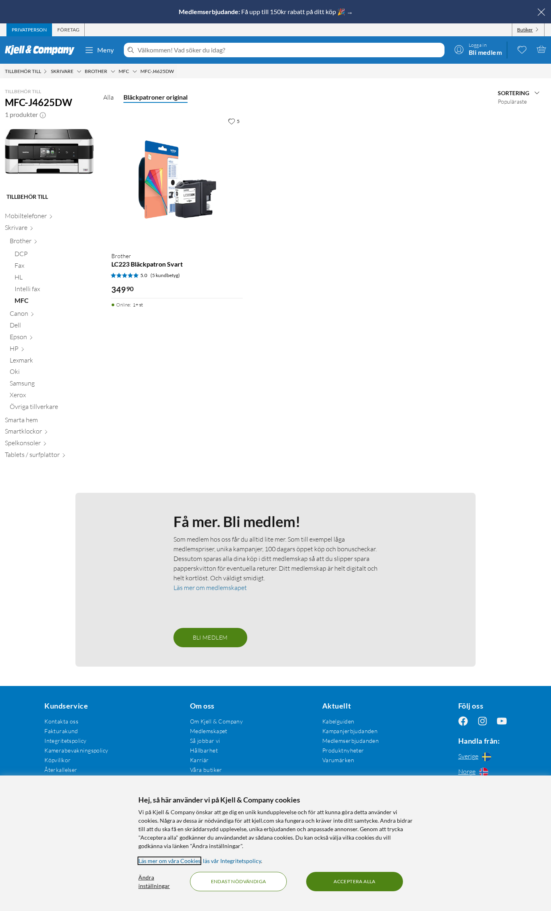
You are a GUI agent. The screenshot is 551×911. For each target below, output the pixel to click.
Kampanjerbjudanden (350, 731)
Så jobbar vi (205, 740)
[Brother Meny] (113, 71)
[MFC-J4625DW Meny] (176, 71)
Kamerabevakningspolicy (76, 750)
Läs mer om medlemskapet (210, 588)
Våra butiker (206, 769)
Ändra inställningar (154, 881)
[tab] (29, 29)
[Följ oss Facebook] (463, 721)
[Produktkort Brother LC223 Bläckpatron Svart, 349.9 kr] (177, 179)
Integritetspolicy (65, 740)
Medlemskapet (208, 731)
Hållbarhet (204, 750)
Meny (105, 50)
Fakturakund (61, 731)
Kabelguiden (338, 721)
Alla (108, 97)
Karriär (199, 760)
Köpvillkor (57, 760)
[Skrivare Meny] (79, 71)
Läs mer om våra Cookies (169, 860)
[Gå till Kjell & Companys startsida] (42, 50)
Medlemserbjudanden (350, 740)
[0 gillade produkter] (522, 49)
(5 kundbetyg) (165, 275)
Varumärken (338, 760)
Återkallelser (60, 769)
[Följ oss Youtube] (502, 721)
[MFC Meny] (135, 71)
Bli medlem (210, 637)
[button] (43, 114)
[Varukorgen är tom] (541, 49)
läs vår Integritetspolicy (232, 860)
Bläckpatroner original (155, 97)
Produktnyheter (343, 750)
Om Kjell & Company (216, 721)
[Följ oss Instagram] (482, 721)
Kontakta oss (61, 721)
